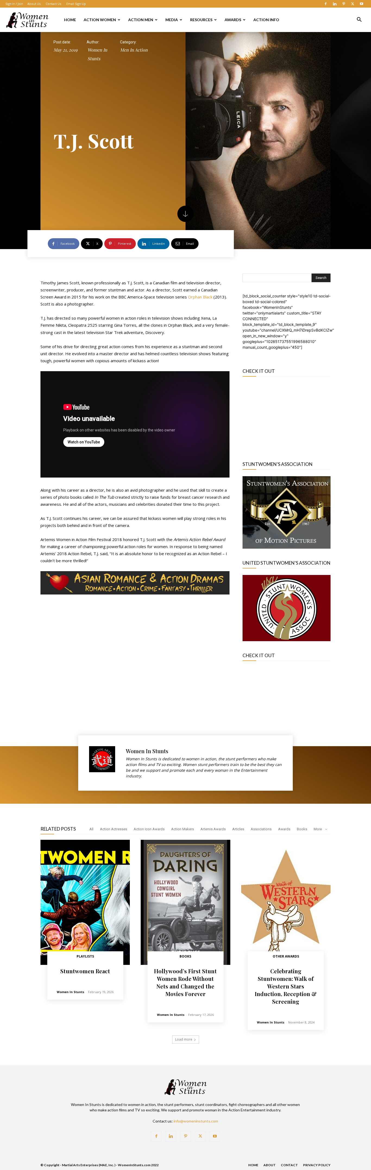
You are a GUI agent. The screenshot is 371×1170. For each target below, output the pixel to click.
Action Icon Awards (149, 829)
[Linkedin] (335, 4)
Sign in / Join (14, 4)
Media (171, 19)
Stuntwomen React (85, 971)
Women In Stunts (97, 54)
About (269, 1165)
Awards (233, 19)
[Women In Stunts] (104, 763)
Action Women (100, 19)
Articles (238, 829)
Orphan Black (200, 297)
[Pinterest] (343, 4)
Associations (261, 829)
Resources (201, 19)
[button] (359, 20)
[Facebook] (326, 4)
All (91, 829)
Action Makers (182, 829)
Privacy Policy (317, 1165)
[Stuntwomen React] (85, 902)
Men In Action (134, 50)
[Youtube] (361, 4)
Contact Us (53, 4)
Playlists (85, 956)
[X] (352, 4)
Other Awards (286, 956)
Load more (183, 1039)
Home (70, 19)
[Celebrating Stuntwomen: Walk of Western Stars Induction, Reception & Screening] (286, 902)
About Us (33, 4)
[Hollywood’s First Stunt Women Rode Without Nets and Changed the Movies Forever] (185, 902)
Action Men (140, 19)
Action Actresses (113, 829)
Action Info (266, 19)
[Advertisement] (286, 416)
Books (302, 829)
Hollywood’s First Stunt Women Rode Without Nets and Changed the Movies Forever (185, 982)
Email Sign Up (76, 4)
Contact (289, 1165)
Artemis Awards (213, 829)
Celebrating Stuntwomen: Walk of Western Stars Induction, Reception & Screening (286, 986)
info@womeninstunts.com (196, 1121)
